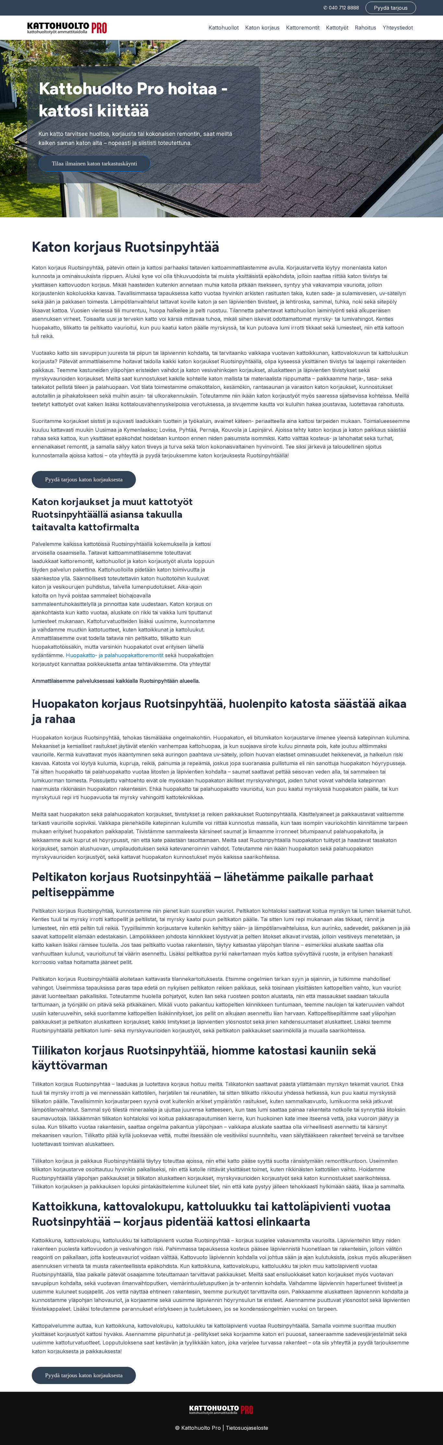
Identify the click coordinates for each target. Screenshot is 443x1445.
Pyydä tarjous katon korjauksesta (84, 479)
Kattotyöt (337, 27)
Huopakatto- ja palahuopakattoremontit (114, 655)
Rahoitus (365, 27)
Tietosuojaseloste (247, 1428)
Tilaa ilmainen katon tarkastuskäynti (94, 163)
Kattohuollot (224, 27)
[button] (390, 8)
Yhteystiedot (398, 27)
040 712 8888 (344, 8)
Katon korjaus (262, 27)
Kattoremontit (302, 27)
